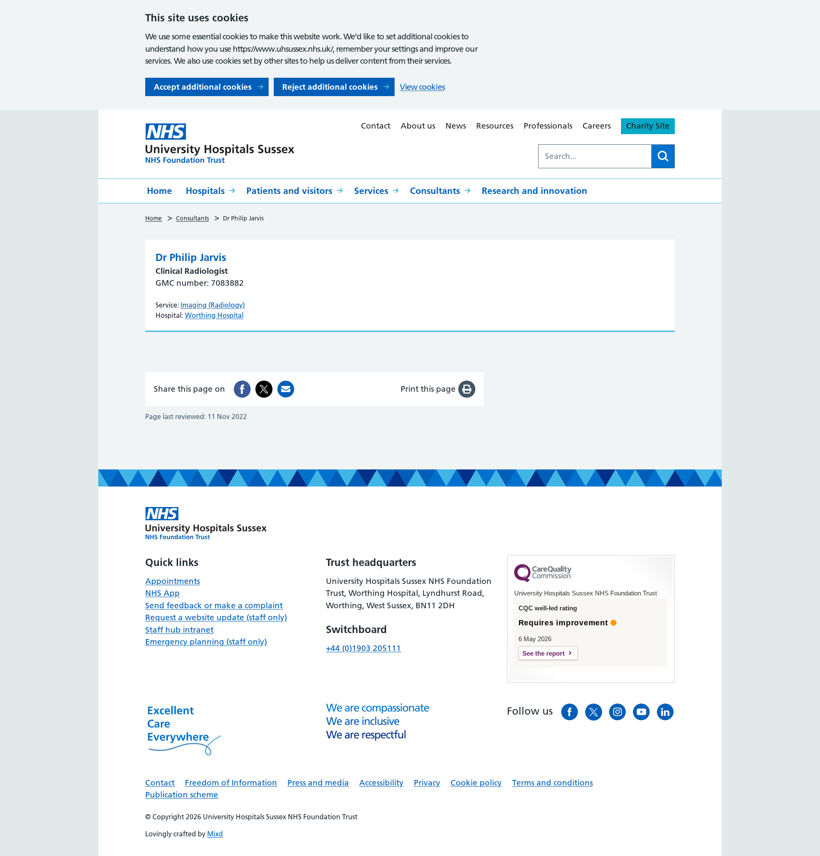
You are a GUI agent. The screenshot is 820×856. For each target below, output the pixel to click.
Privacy (427, 783)
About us (418, 126)
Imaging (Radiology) (213, 305)
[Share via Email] (285, 389)
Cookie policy (476, 783)
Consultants (435, 190)
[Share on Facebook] (242, 389)
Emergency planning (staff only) (206, 642)
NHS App (162, 593)
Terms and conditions (552, 783)
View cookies (422, 87)
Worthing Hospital (214, 315)
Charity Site (648, 126)
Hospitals (205, 190)
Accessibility (381, 783)
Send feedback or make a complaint (214, 605)
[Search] (662, 156)
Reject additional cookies (330, 87)
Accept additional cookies (203, 87)
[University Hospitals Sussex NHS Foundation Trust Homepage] (220, 143)
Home (159, 190)
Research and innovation (534, 190)
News (455, 126)
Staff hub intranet (179, 630)
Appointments (172, 581)
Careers (597, 126)
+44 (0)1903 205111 (363, 648)
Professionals (548, 126)
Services (371, 190)
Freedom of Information (231, 783)
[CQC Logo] (542, 580)
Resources (494, 126)
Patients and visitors (289, 190)
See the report (543, 653)
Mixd (215, 834)
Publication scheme (181, 795)
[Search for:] (595, 156)
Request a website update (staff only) (216, 617)
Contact (375, 126)
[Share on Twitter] (263, 389)
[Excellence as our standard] (206, 523)
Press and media (318, 783)
